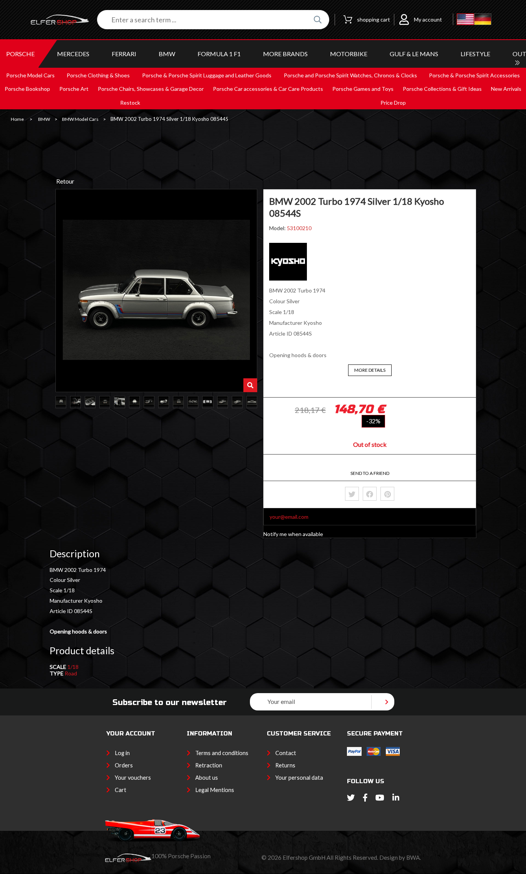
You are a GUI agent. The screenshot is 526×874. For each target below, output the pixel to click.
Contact (285, 753)
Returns (285, 765)
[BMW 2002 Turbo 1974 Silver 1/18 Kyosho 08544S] (60, 402)
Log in (122, 753)
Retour (65, 181)
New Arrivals (506, 89)
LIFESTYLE (475, 53)
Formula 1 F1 (219, 53)
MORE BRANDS (285, 53)
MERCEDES (73, 53)
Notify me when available (293, 534)
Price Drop (393, 102)
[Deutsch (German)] (482, 19)
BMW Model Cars (80, 119)
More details (369, 370)
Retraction (208, 765)
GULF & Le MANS (414, 53)
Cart (120, 790)
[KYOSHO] (288, 278)
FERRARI (124, 53)
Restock (130, 102)
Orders (124, 765)
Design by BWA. (400, 857)
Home (17, 119)
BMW (167, 53)
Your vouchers (133, 777)
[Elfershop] (64, 20)
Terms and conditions (221, 753)
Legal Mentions (214, 790)
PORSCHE (20, 53)
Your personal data (299, 777)
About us (206, 777)
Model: (278, 228)
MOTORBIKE (348, 53)
